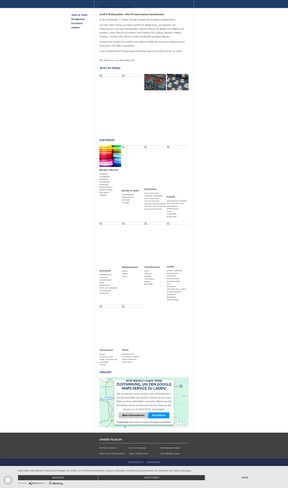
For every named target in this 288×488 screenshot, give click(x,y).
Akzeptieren (159, 415)
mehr (245, 477)
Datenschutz (136, 462)
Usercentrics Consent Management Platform (150, 422)
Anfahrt (75, 27)
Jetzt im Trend (79, 14)
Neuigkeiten (78, 19)
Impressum (153, 462)
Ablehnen (58, 477)
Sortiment (76, 23)
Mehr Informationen (133, 415)
